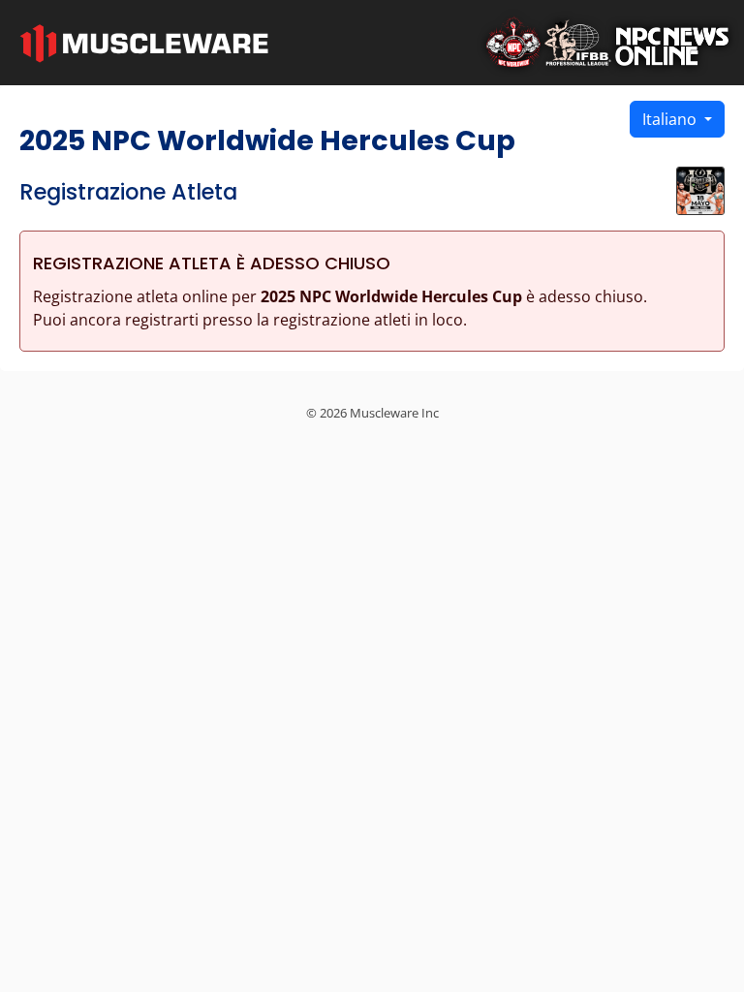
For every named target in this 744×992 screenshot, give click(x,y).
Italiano (671, 119)
